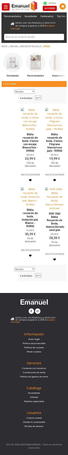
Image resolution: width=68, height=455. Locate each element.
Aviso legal (34, 339)
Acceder (50, 8)
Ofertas (34, 397)
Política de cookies (34, 347)
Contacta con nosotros (34, 368)
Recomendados (12, 16)
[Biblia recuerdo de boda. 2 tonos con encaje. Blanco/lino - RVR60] (30, 118)
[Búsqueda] (60, 37)
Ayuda (52, 3)
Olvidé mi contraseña (34, 422)
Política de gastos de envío (34, 376)
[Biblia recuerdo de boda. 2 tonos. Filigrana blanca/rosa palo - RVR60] (54, 118)
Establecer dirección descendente (38, 91)
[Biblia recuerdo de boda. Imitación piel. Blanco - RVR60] (30, 195)
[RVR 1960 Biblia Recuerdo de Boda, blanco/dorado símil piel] (54, 197)
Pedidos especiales (34, 401)
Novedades (31, 16)
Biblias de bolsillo (31, 46)
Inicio (4, 46)
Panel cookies (34, 351)
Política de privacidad (34, 343)
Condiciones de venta (34, 372)
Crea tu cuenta (34, 418)
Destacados (46, 16)
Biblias (14, 46)
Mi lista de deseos (34, 426)
